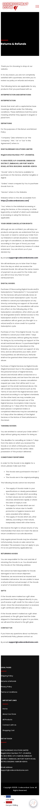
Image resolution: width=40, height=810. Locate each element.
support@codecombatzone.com (23, 258)
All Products (7, 719)
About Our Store (9, 714)
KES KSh (12, 803)
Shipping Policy (7, 676)
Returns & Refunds (8, 681)
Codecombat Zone (26, 787)
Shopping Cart (9, 730)
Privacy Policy (6, 686)
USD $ (10, 798)
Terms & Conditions (9, 692)
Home (5, 709)
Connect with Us (9, 725)
